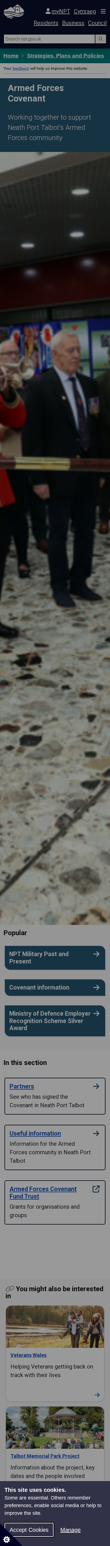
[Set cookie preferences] (11, 1534)
